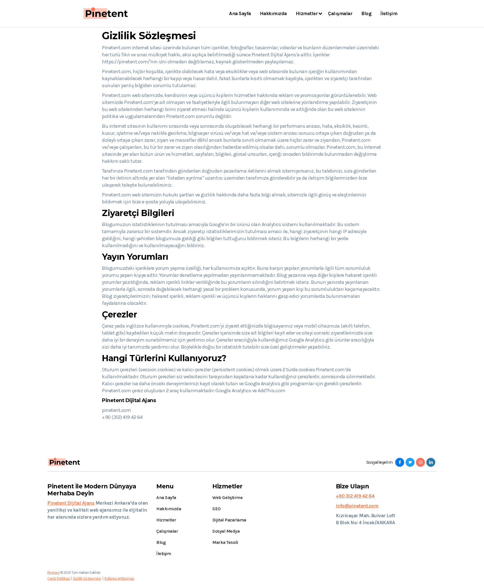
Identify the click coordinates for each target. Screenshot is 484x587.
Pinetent (53, 572)
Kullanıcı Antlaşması (119, 578)
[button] (307, 13)
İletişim (388, 13)
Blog (366, 13)
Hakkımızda (273, 13)
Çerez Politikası (58, 578)
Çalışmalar (340, 13)
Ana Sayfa (240, 13)
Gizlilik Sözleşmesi (87, 578)
